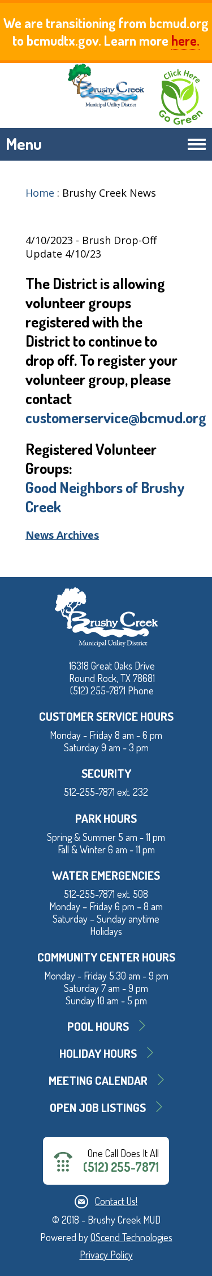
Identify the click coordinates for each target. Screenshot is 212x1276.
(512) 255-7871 (121, 1167)
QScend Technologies (131, 1237)
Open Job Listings (98, 1107)
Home (39, 193)
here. (185, 40)
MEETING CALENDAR (98, 1080)
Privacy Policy (106, 1254)
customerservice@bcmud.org (115, 417)
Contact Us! (116, 1201)
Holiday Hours (98, 1053)
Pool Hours (98, 1026)
